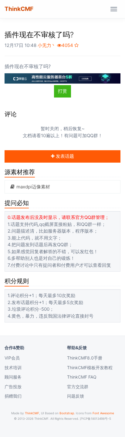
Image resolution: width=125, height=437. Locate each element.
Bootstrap (66, 413)
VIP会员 (12, 357)
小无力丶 (47, 45)
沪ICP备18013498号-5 (95, 418)
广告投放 (13, 386)
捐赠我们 (13, 396)
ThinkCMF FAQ (81, 376)
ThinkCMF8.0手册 (84, 357)
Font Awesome (103, 413)
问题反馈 (75, 396)
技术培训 (13, 367)
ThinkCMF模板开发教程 (90, 367)
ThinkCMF (19, 8)
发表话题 (64, 156)
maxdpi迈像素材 (32, 187)
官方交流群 (77, 386)
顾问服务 (13, 376)
